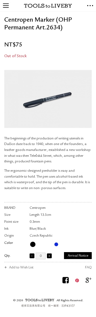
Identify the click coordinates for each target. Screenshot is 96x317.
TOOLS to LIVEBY (48, 6)
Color (8, 243)
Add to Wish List (21, 267)
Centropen (38, 208)
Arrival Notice (78, 256)
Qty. (7, 256)
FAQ (88, 267)
